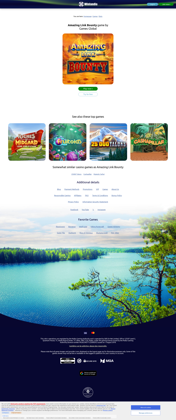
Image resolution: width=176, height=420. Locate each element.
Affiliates (77, 196)
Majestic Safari (99, 174)
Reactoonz (60, 227)
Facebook (74, 210)
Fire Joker (115, 233)
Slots (100, 16)
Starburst (72, 233)
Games (95, 16)
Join (165, 4)
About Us (115, 189)
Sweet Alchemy (114, 227)
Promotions (87, 189)
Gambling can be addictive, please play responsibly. (88, 346)
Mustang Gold (101, 233)
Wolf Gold (83, 227)
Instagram (102, 210)
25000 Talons (76, 174)
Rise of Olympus (86, 233)
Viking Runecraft (97, 227)
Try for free (88, 94)
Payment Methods (71, 189)
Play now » (88, 89)
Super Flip (61, 233)
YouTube (85, 210)
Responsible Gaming (62, 196)
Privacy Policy (73, 202)
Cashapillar (87, 174)
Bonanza (71, 227)
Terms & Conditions (100, 196)
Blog (59, 189)
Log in (152, 4)
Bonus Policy (117, 196)
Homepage (87, 16)
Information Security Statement (95, 202)
